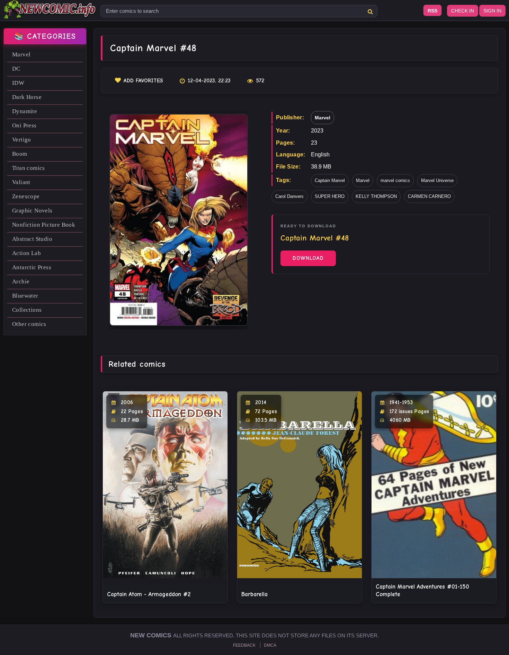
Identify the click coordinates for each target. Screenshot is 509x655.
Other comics (29, 324)
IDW (18, 83)
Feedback (244, 645)
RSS (432, 10)
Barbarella (254, 594)
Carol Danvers (289, 196)
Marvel (21, 54)
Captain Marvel (330, 180)
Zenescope (26, 196)
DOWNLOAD (308, 258)
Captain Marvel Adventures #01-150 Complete (422, 590)
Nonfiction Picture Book (43, 224)
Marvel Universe (437, 180)
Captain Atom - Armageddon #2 (148, 594)
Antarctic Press (31, 267)
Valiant (21, 182)
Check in (462, 10)
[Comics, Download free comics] (50, 14)
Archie (20, 281)
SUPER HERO (330, 196)
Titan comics (28, 168)
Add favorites (143, 81)
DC (16, 68)
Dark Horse (27, 97)
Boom (19, 154)
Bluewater (25, 295)
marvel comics (395, 180)
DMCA (270, 645)
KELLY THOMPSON (376, 196)
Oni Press (24, 125)
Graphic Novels (32, 210)
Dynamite (24, 111)
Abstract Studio (32, 239)
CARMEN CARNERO (429, 196)
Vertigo (21, 139)
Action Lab (26, 253)
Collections (27, 310)
